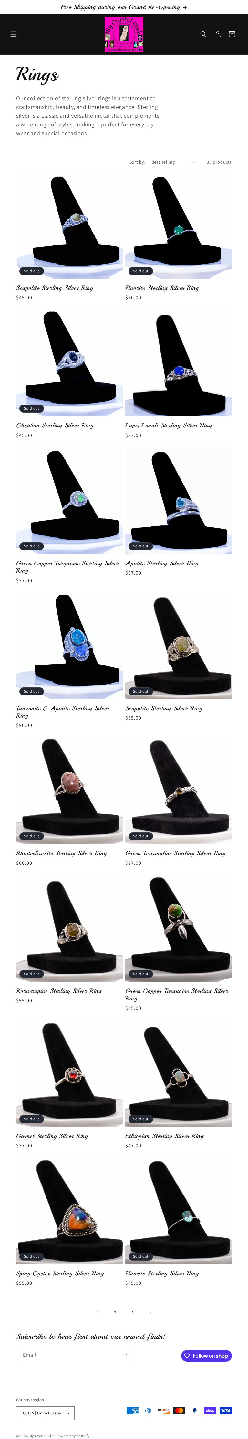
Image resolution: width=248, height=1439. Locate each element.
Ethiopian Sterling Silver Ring (164, 1136)
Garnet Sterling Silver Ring (52, 1136)
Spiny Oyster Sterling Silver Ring (60, 1273)
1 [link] (98, 1312)
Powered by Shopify (73, 1436)
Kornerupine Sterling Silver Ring (59, 990)
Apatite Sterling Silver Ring (162, 563)
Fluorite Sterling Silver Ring (162, 288)
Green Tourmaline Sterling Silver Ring (175, 853)
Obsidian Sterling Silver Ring (55, 425)
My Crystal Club (42, 1436)
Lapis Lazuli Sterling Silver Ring (168, 425)
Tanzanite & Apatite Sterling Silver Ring (62, 712)
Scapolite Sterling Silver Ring (54, 288)
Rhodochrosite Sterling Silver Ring (61, 853)
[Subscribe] (125, 1355)
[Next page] (150, 1312)
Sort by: (137, 162)
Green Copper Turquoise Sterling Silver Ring (67, 567)
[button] (13, 34)
